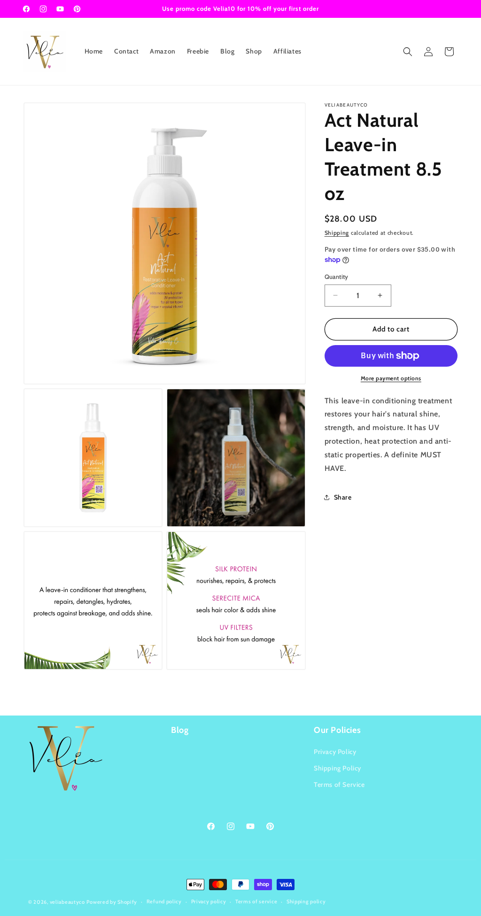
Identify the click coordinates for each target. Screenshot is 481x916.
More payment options (391, 378)
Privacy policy (208, 901)
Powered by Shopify (111, 902)
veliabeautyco (67, 902)
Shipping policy (306, 901)
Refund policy (164, 901)
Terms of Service (339, 784)
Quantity (337, 276)
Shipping (337, 232)
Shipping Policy (337, 768)
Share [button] (343, 497)
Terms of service (256, 901)
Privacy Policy (335, 751)
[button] (407, 51)
